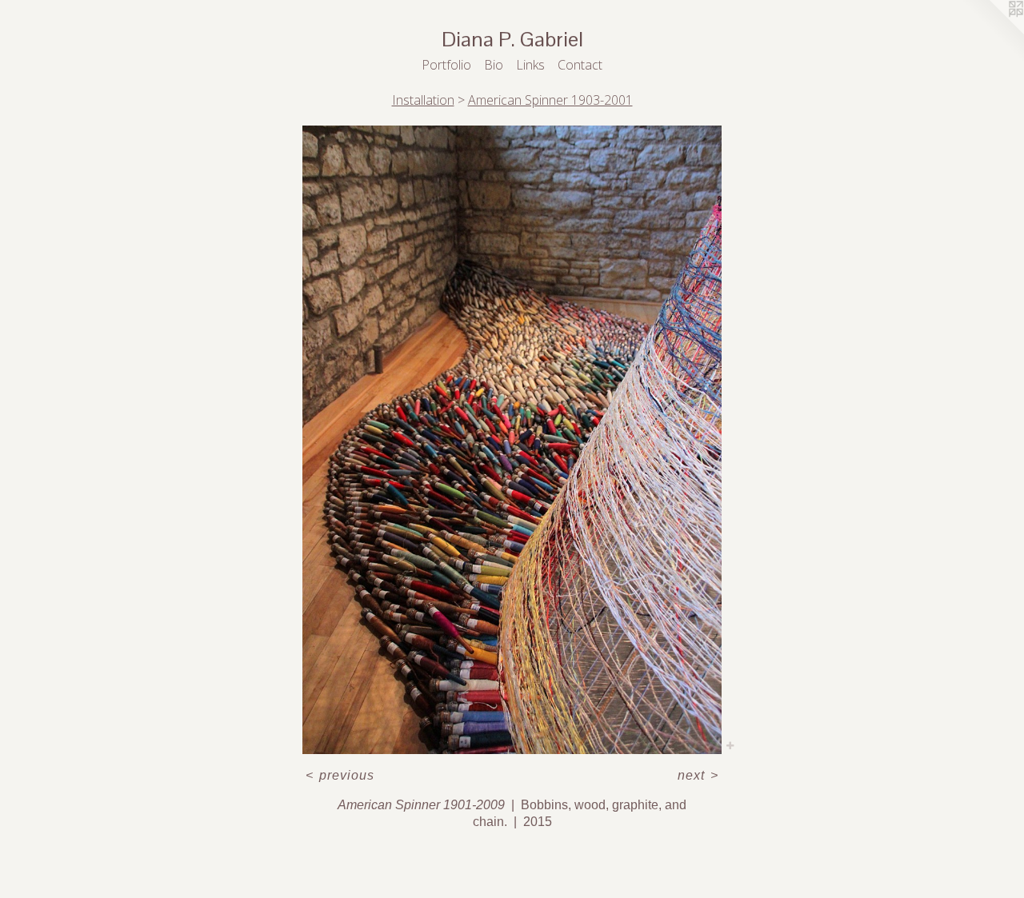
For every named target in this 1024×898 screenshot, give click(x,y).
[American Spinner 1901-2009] (512, 440)
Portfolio (446, 65)
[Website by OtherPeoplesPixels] (992, 32)
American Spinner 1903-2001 (550, 100)
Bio (493, 65)
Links (530, 65)
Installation (423, 100)
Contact (580, 65)
